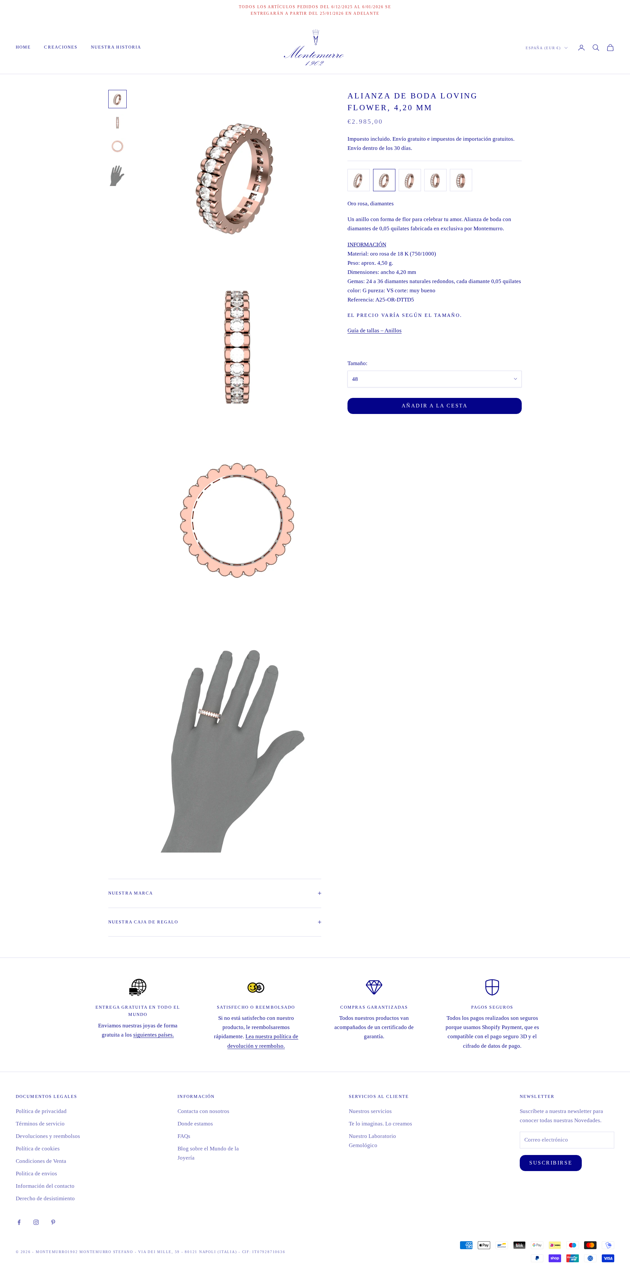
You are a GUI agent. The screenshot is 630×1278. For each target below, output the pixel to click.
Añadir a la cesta (435, 405)
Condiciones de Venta (41, 1161)
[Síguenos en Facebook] (19, 1222)
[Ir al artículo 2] (117, 122)
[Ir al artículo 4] (117, 174)
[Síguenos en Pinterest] (53, 1222)
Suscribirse (550, 1162)
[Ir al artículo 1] (117, 99)
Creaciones (60, 47)
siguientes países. (153, 1035)
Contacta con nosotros (203, 1111)
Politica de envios (36, 1173)
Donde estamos (195, 1124)
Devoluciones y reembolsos (48, 1136)
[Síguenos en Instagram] (36, 1222)
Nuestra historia (116, 47)
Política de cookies (38, 1148)
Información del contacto (45, 1186)
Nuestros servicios (370, 1111)
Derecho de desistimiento (45, 1198)
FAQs (184, 1136)
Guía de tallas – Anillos (374, 330)
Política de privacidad (41, 1111)
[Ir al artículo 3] (117, 146)
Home (23, 47)
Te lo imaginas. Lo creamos (380, 1124)
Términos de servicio (40, 1124)
